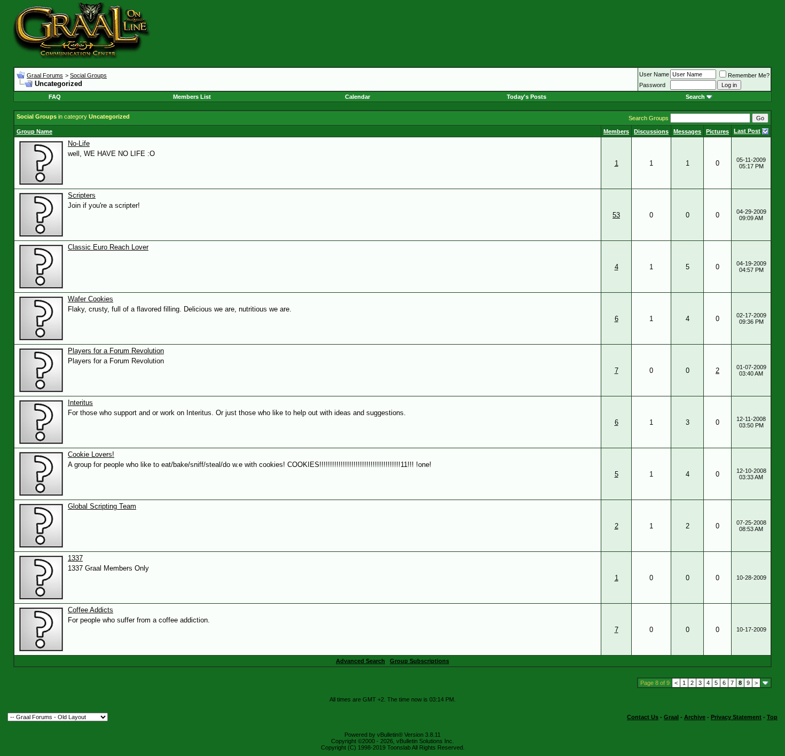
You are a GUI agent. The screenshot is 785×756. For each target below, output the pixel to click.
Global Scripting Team (102, 506)
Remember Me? (749, 75)
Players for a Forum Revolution (116, 351)
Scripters (82, 195)
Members (616, 131)
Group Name (34, 131)
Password (652, 85)
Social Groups (88, 75)
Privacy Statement (736, 717)
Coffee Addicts (90, 610)
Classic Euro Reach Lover (108, 247)
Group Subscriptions (419, 661)
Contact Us (642, 717)
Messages (687, 131)
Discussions (651, 131)
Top (772, 717)
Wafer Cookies (90, 299)
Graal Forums (45, 75)
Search (695, 96)
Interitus (80, 403)
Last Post (747, 131)
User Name (654, 74)
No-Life (79, 143)
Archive (694, 717)
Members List (192, 96)
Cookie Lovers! (91, 454)
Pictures (717, 131)
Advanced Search (360, 661)
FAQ (55, 96)
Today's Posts (526, 96)
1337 (75, 558)
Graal (671, 717)
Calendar (357, 96)
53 (616, 215)
